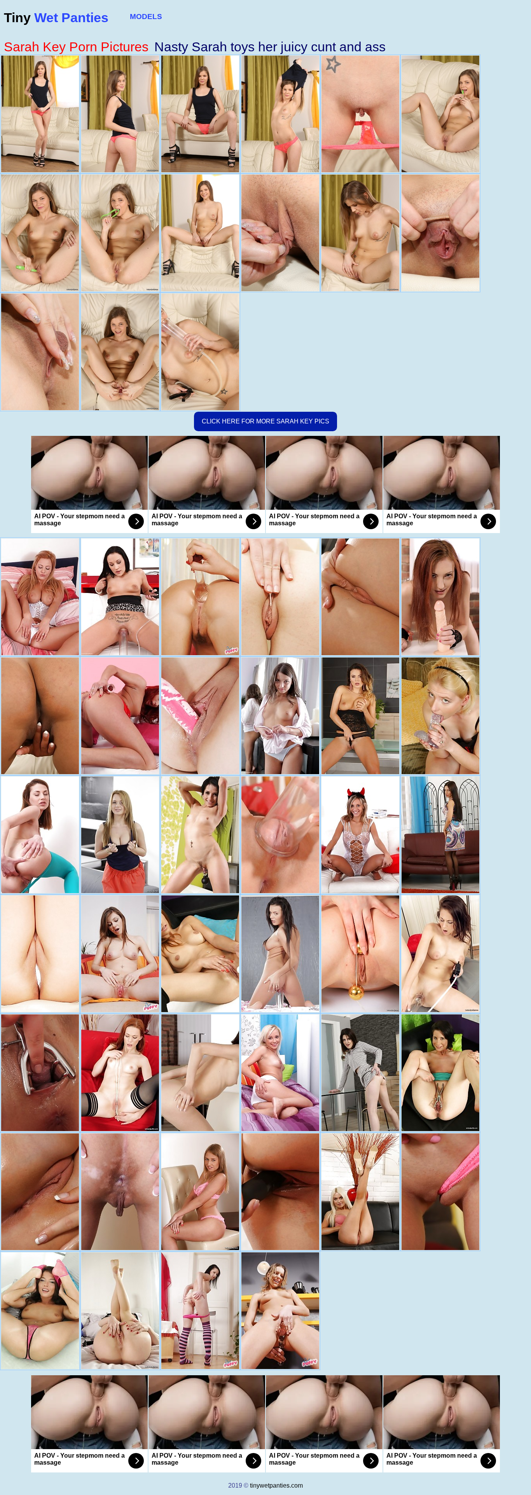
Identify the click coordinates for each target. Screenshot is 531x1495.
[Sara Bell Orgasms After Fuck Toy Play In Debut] (360, 1072)
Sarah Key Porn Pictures (76, 46)
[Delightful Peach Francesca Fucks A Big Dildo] (40, 1072)
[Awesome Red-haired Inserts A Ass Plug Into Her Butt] (120, 1072)
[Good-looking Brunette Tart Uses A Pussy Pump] (120, 1310)
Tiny (56, 17)
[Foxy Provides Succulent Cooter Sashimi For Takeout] (200, 715)
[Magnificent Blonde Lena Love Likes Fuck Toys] (360, 1191)
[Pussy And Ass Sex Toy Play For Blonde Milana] (200, 1191)
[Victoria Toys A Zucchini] (40, 953)
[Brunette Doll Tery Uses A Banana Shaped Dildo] (440, 1072)
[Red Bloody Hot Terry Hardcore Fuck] (120, 715)
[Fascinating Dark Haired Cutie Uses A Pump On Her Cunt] (200, 1072)
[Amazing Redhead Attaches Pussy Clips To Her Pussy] (440, 596)
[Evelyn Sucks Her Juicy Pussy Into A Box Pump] (120, 1191)
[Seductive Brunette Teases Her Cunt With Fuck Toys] (440, 953)
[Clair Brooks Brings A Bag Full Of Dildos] (120, 596)
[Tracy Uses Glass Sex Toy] (360, 834)
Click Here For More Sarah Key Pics (265, 421)
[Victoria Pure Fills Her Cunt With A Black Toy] (360, 596)
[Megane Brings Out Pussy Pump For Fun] (280, 834)
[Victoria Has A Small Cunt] (200, 834)
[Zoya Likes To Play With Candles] (40, 834)
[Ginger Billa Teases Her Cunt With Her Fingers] (200, 953)
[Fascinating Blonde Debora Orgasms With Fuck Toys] (440, 1191)
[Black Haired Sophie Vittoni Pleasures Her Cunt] (40, 1191)
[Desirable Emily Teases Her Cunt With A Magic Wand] (120, 834)
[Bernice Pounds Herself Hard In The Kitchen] (280, 1310)
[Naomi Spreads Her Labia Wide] (280, 1072)
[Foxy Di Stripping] (280, 715)
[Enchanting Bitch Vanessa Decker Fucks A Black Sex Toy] (360, 715)
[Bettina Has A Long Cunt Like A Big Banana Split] (200, 596)
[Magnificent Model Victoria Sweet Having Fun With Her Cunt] (40, 715)
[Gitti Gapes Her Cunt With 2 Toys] (200, 1310)
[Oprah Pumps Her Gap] (40, 596)
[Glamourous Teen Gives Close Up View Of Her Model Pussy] (120, 953)
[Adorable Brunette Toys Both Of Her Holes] (440, 834)
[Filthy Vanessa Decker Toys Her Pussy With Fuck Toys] (280, 953)
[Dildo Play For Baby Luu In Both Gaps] (360, 953)
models (146, 16)
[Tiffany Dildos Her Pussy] (40, 1310)
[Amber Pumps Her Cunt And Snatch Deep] (280, 596)
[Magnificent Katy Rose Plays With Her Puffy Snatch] (280, 1191)
